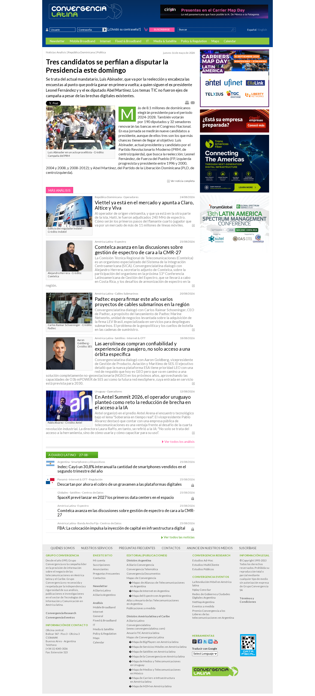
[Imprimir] (186, 103)
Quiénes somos (63, 548)
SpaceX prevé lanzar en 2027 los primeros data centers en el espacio (115, 497)
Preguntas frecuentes (137, 548)
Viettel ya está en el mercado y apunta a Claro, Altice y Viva (144, 205)
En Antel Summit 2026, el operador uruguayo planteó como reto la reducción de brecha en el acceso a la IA (143, 402)
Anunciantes (101, 569)
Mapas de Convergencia (141, 578)
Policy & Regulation (194, 41)
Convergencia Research (211, 555)
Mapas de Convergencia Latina (145, 637)
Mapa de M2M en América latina (152, 686)
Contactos (171, 548)
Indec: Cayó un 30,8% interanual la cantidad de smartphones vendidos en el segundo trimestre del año (121, 468)
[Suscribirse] (146, 29)
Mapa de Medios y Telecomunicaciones (155, 663)
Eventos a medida (203, 606)
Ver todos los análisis (179, 441)
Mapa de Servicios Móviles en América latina (159, 646)
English (262, 29)
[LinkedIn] (210, 641)
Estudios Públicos (203, 569)
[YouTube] (215, 641)
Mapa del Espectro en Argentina (151, 595)
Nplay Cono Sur (201, 589)
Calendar (230, 41)
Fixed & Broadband (128, 41)
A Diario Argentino (104, 595)
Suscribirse (162, 29)
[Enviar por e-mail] (192, 102)
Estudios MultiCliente (205, 564)
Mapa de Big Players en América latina (155, 642)
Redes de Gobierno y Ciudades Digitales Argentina (211, 595)
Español (251, 29)
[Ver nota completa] (193, 225)
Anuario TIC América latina (143, 633)
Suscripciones (101, 564)
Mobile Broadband (82, 41)
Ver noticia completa (183, 180)
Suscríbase (247, 548)
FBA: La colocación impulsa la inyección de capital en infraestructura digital (121, 528)
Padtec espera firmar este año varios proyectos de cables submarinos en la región (142, 301)
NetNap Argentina (203, 602)
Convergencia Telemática (142, 569)
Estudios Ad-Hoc (202, 560)
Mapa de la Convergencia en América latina (158, 656)
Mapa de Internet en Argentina (150, 591)
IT (147, 41)
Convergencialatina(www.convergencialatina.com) (146, 626)
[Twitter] (205, 641)
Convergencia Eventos (210, 576)
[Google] (194, 641)
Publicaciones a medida (141, 608)
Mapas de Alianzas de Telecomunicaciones (157, 584)
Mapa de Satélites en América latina (153, 651)
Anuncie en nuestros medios (210, 548)
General (98, 616)
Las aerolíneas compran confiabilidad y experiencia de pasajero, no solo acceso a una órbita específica (142, 349)
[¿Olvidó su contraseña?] (124, 29)
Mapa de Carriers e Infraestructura (152, 679)
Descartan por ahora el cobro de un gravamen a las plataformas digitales (119, 484)
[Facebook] (199, 641)
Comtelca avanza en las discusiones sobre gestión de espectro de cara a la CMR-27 (139, 249)
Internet (105, 41)
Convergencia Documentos (143, 573)
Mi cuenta (99, 560)
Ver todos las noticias (179, 537)
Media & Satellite (165, 41)
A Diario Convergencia (140, 564)
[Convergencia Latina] (93, 11)
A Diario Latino (102, 590)
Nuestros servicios (97, 548)
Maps (215, 41)
